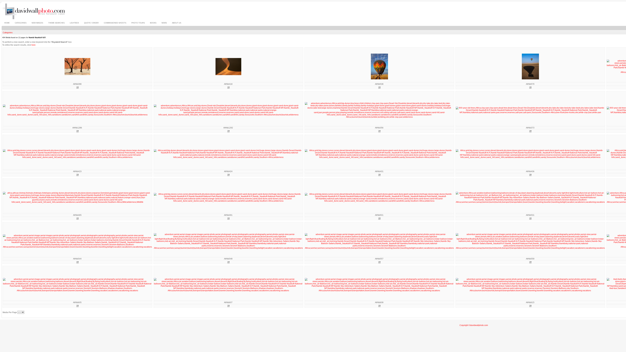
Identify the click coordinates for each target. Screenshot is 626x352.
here (33, 45)
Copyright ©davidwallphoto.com (474, 325)
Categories (8, 32)
